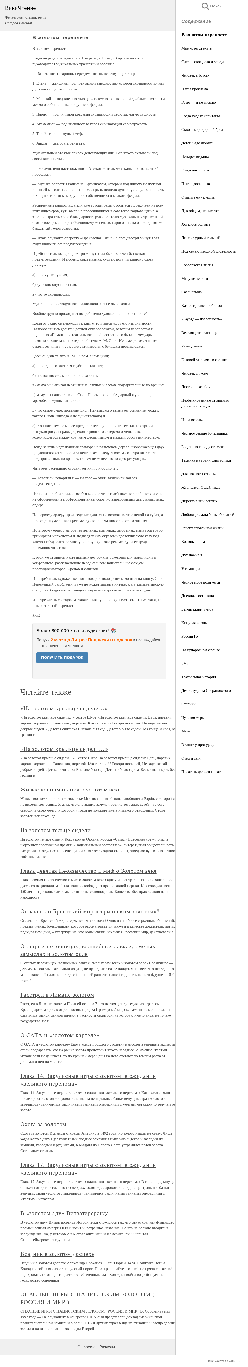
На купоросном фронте (200, 649)
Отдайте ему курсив (198, 197)
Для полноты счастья (198, 473)
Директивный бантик (199, 500)
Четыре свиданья (195, 156)
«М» (185, 663)
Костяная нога (193, 541)
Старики (188, 703)
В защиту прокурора (198, 744)
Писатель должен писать (201, 771)
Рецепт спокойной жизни (202, 527)
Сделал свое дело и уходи (202, 61)
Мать (185, 730)
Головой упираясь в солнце (204, 359)
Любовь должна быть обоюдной (207, 514)
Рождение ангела (195, 169)
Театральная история (198, 676)
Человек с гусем (194, 373)
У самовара (190, 568)
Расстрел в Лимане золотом (57, 994)
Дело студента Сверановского (206, 690)
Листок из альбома (196, 386)
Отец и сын (191, 758)
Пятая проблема (194, 88)
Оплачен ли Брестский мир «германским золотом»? (90, 911)
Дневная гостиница (197, 595)
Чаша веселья (192, 419)
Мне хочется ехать (196, 48)
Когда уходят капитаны (200, 115)
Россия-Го (189, 636)
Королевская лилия (197, 264)
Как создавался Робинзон (202, 305)
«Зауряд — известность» (201, 318)
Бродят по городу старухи (202, 446)
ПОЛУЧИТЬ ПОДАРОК (62, 658)
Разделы (107, 1347)
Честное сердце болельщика (204, 433)
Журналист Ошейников (200, 487)
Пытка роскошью (195, 183)
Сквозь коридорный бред (202, 129)
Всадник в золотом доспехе (57, 1253)
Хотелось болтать (195, 224)
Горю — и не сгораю (198, 102)
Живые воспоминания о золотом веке (70, 789)
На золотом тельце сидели (55, 830)
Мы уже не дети (194, 278)
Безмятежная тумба (197, 609)
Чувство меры (193, 717)
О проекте (87, 1347)
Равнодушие (191, 345)
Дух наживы (191, 554)
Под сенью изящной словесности (208, 251)
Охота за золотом (43, 1124)
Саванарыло (191, 291)
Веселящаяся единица (199, 332)
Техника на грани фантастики (206, 460)
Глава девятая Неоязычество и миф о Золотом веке (88, 870)
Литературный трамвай (200, 237)
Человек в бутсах (195, 75)
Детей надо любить (197, 142)
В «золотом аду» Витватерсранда (64, 1213)
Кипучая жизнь (194, 622)
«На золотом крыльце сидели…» (64, 708)
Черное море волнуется (200, 581)
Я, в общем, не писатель (201, 210)
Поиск (211, 6)
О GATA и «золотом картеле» (60, 1035)
